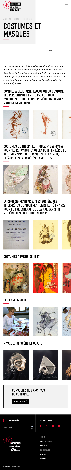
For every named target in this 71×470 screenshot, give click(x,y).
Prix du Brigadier (45, 450)
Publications (43, 445)
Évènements (43, 459)
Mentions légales (16, 466)
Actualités (43, 454)
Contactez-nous (19, 401)
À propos (42, 437)
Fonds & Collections (46, 441)
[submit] (32, 427)
